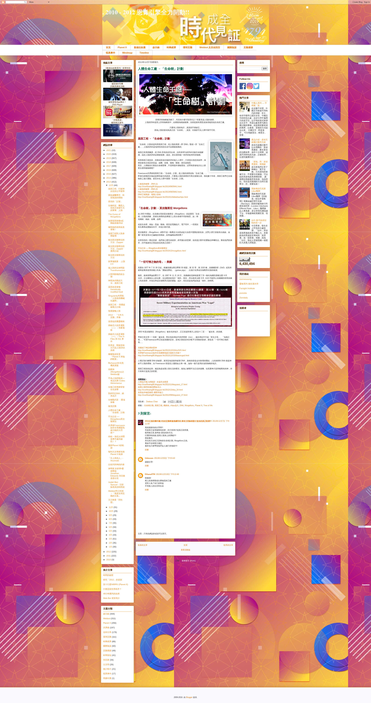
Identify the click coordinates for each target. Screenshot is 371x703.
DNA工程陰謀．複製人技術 (149, 194)
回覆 (147, 450)
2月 (111, 543)
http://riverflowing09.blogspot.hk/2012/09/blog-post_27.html (162, 395)
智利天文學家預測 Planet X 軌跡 (116, 453)
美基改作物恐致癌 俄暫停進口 (150, 392)
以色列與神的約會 (116, 464)
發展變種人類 (114, 311)
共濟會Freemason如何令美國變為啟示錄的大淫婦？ (159, 353)
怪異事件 (110, 53)
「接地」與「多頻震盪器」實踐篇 (259, 162)
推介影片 (107, 669)
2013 (109, 182)
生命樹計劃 (149, 405)
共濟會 (106, 627)
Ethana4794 (150, 474)
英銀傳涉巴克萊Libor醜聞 (258, 189)
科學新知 (107, 655)
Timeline (144, 53)
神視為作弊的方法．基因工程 (115, 281)
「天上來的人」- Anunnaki (115, 459)
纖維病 (166, 405)
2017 (109, 166)
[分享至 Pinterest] (180, 401)
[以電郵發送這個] (169, 401)
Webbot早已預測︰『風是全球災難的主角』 (116, 493)
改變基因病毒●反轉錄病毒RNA (116, 222)
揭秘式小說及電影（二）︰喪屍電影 (116, 327)
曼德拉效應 (140, 47)
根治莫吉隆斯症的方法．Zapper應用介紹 (116, 248)
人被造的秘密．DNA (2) (148, 189)
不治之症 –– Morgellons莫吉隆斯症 (152, 248)
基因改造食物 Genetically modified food (115, 289)
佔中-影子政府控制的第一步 (258, 221)
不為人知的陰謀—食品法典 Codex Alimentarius (116, 380)
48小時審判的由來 (111, 593)
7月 (111, 523)
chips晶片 (174, 405)
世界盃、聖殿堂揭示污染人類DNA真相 (116, 347)
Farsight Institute (247, 288)
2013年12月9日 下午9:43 (164, 458)
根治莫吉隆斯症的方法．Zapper (116, 241)
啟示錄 (156, 47)
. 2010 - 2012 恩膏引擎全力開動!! (145, 12)
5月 (111, 531)
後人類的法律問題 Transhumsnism (116, 269)
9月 (111, 515)
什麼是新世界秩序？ (112, 589)
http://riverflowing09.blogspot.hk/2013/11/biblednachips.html (163, 197)
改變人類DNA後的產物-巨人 (149, 387)
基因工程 (158, 405)
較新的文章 (142, 545)
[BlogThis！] (172, 401)
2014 (109, 178)
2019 (109, 158)
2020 (109, 154)
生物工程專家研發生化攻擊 (116, 388)
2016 (109, 170)
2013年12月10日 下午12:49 (167, 474)
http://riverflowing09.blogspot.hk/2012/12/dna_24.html (160, 390)
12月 (111, 185)
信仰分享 (107, 632)
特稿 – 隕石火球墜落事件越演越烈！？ (116, 439)
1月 (111, 547)
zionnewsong (245, 279)
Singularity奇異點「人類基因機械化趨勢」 (116, 298)
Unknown (149, 458)
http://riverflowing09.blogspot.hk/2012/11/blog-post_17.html (162, 384)
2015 (109, 174)
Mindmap (127, 53)
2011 (108, 556)
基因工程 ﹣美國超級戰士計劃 (116, 305)
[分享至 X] (174, 401)
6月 (111, 527)
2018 (109, 162)
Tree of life (207, 405)
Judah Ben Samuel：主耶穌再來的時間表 (116, 484)
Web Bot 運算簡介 (111, 598)
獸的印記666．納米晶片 (116, 394)
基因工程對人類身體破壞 (116, 234)
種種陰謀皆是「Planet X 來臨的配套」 (116, 356)
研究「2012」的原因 (112, 580)
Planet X (122, 47)
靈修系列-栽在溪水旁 (248, 284)
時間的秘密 (108, 575)
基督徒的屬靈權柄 (116, 321)
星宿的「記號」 (115, 201)
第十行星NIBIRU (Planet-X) (115, 584)
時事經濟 (171, 47)
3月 (111, 539)
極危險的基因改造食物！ (116, 228)
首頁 (108, 47)
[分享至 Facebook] (177, 401)
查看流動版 (185, 550)
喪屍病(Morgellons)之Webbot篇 (116, 371)
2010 (109, 559)
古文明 (106, 664)
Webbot (106, 618)
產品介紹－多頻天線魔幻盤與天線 (259, 140)
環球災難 (187, 47)
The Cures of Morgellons (114, 215)
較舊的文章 (228, 545)
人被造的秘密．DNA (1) (148, 184)
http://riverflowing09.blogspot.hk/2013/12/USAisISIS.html (162, 350)
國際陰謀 (232, 47)
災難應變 (248, 47)
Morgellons (189, 405)
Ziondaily (243, 297)
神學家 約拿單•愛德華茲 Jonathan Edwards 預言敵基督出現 (116, 473)
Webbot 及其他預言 (209, 47)
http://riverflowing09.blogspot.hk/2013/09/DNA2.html (160, 192)
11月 (111, 507)
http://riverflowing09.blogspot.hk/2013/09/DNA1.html (160, 186)
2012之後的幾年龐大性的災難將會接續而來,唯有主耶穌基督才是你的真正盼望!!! (178, 421)
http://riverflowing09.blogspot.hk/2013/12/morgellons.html (162, 251)
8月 (111, 519)
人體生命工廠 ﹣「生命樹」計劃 (116, 411)
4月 (111, 535)
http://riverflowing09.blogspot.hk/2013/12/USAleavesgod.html (163, 355)
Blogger (189, 697)
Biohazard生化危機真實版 (116, 364)
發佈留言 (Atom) (188, 561)
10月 (111, 511)
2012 (109, 551)
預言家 (106, 660)
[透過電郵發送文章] (164, 401)
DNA (182, 405)
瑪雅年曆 (107, 678)
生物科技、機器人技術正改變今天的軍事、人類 (116, 208)
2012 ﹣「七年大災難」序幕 (116, 316)
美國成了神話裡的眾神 (147, 348)
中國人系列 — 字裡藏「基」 (259, 104)
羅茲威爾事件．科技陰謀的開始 (116, 196)
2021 (109, 150)
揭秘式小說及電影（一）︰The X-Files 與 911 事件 (116, 338)
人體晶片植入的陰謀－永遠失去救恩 (153, 382)
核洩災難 (112, 406)
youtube (243, 293)
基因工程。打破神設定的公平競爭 (116, 190)
